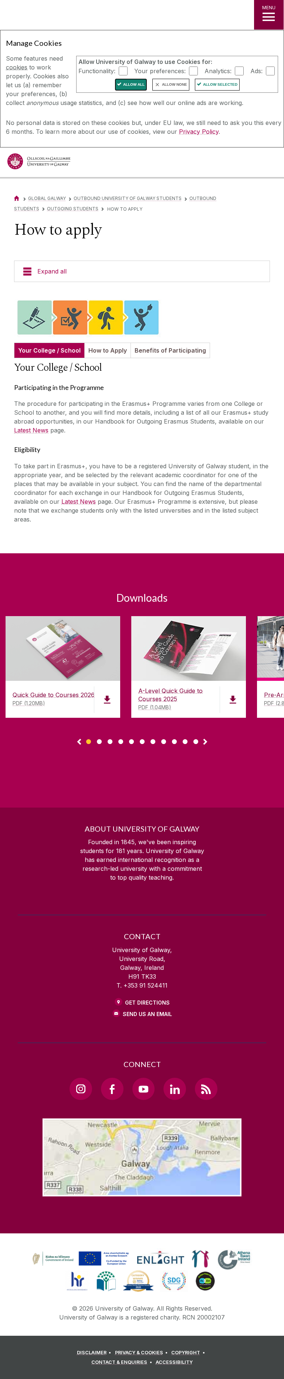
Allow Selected (220, 84)
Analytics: (217, 70)
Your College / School (49, 350)
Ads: (256, 70)
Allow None (174, 84)
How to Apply (107, 350)
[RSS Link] (206, 1089)
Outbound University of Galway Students (128, 198)
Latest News (31, 430)
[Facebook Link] (112, 1089)
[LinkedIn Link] (174, 1089)
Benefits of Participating (170, 350)
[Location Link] (142, 1190)
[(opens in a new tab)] (81, 1265)
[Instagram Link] (81, 1089)
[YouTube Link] (143, 1089)
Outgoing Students (72, 208)
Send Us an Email (147, 1014)
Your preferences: (160, 70)
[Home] (16, 198)
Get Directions (147, 1002)
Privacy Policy (199, 131)
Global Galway (47, 198)
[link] (79, 1259)
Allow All (134, 84)
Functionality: (96, 70)
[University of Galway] (38, 163)
